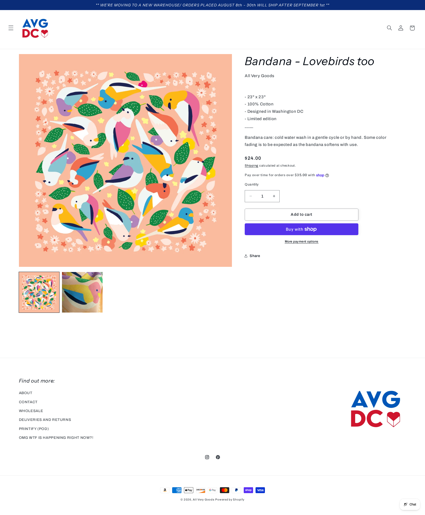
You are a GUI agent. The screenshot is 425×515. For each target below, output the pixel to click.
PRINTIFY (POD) (34, 429)
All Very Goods (203, 499)
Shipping (251, 165)
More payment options (302, 241)
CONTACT (28, 402)
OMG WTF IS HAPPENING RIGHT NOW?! (56, 438)
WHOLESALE (31, 411)
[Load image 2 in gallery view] (82, 292)
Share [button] (255, 256)
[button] (10, 28)
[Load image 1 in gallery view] (39, 292)
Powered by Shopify (229, 499)
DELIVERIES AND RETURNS (45, 420)
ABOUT (25, 393)
